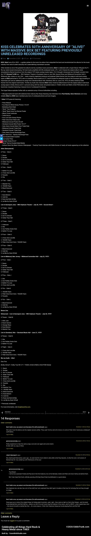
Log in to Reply (9, 434)
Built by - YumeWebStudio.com (14, 533)
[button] (87, 5)
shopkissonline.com (24, 407)
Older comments (6, 423)
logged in (13, 521)
